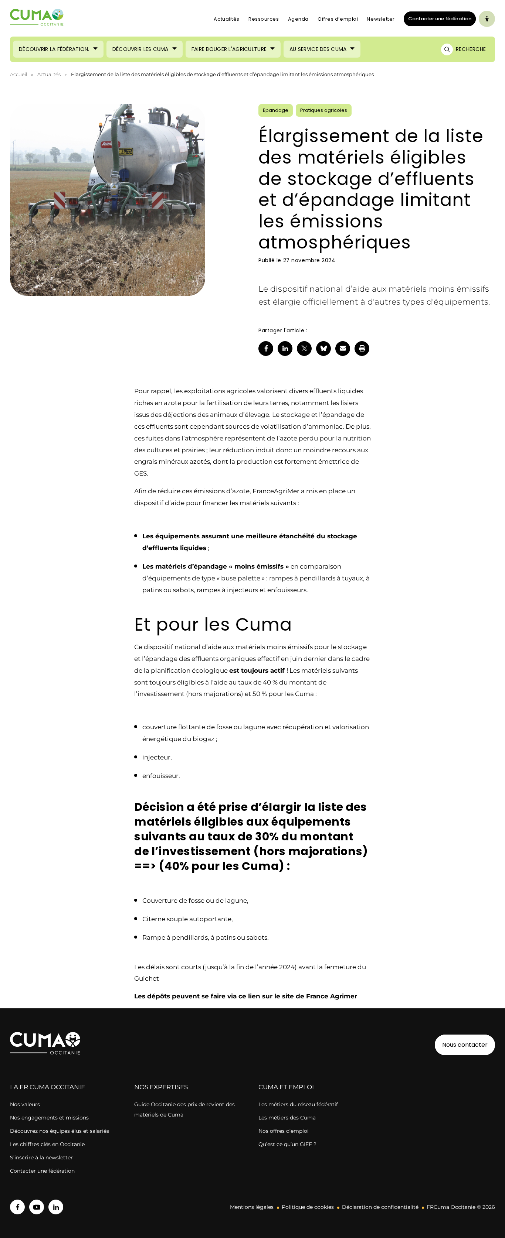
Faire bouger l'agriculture (229, 49)
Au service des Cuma (317, 49)
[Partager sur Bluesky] (323, 348)
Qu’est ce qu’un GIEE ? (287, 1144)
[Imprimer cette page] (362, 348)
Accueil (18, 74)
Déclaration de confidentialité (380, 1207)
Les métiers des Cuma (287, 1117)
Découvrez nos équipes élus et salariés (59, 1131)
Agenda (298, 19)
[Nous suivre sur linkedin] (55, 1207)
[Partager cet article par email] (342, 348)
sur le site (279, 996)
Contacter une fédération (437, 18)
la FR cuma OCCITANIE (47, 1087)
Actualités (227, 19)
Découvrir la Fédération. (54, 49)
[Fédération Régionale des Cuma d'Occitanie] (37, 19)
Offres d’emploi (338, 19)
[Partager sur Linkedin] (285, 348)
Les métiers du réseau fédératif (298, 1104)
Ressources (263, 19)
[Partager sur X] (304, 348)
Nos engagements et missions (49, 1117)
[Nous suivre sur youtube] (36, 1207)
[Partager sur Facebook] (265, 348)
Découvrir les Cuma (140, 49)
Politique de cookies (308, 1207)
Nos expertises (161, 1087)
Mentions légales (252, 1207)
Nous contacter (465, 1044)
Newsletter (381, 19)
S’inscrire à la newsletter (41, 1157)
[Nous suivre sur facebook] (17, 1207)
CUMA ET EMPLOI (286, 1087)
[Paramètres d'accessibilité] (487, 19)
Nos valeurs (25, 1104)
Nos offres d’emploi (283, 1131)
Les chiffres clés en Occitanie (47, 1144)
